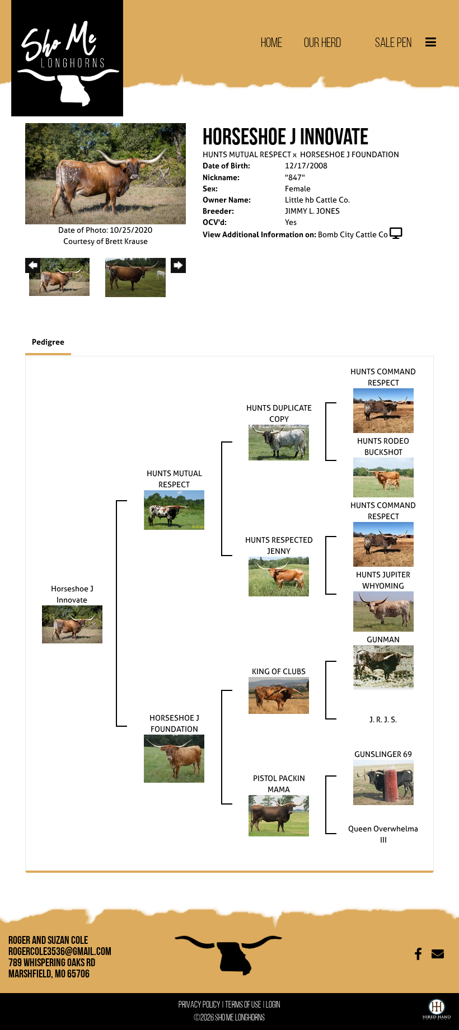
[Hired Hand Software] (437, 1007)
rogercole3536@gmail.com (59, 951)
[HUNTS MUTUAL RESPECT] (174, 509)
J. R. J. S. (383, 719)
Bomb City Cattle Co (353, 234)
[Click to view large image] (105, 172)
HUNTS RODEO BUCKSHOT (383, 446)
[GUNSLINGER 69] (383, 781)
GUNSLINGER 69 (383, 754)
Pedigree (48, 341)
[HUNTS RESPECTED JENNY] (279, 576)
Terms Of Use (243, 1004)
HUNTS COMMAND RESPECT (383, 377)
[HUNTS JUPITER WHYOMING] (383, 610)
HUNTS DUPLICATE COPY (279, 413)
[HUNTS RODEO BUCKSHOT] (383, 476)
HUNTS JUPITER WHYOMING (383, 580)
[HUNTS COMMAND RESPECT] (383, 410)
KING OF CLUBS (279, 671)
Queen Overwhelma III (383, 834)
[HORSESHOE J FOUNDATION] (174, 757)
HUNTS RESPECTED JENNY (279, 545)
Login (273, 1004)
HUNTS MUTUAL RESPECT (247, 154)
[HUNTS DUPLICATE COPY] (279, 441)
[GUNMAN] (383, 666)
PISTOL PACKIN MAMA (279, 783)
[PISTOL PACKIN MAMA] (279, 815)
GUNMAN (383, 639)
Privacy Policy (200, 1004)
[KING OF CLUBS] (279, 694)
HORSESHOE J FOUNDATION (349, 154)
